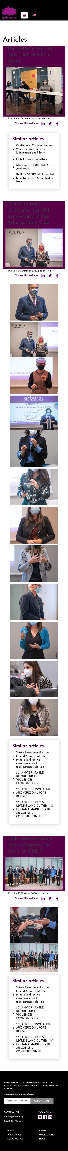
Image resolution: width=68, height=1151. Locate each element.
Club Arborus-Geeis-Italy (31, 159)
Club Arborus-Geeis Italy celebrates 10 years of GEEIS (29, 845)
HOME (10, 1131)
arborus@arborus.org (13, 1117)
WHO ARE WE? (14, 1135)
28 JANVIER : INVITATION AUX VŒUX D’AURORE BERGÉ (33, 793)
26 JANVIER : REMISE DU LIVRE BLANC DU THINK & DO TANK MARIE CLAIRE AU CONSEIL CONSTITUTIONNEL (34, 809)
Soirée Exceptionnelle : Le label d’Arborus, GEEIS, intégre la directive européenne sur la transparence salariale (32, 759)
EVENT (42, 1131)
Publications (46, 1135)
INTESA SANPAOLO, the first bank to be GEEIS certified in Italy (35, 178)
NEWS (42, 1139)
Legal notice (15, 1139)
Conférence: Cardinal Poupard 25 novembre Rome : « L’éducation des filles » (35, 149)
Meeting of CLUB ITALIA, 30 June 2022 (34, 167)
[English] (36, 14)
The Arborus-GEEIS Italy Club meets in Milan (29, 55)
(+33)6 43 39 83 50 (12, 1121)
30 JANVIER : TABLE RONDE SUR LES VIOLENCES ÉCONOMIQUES (30, 778)
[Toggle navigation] (24, 15)
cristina (46, 118)
